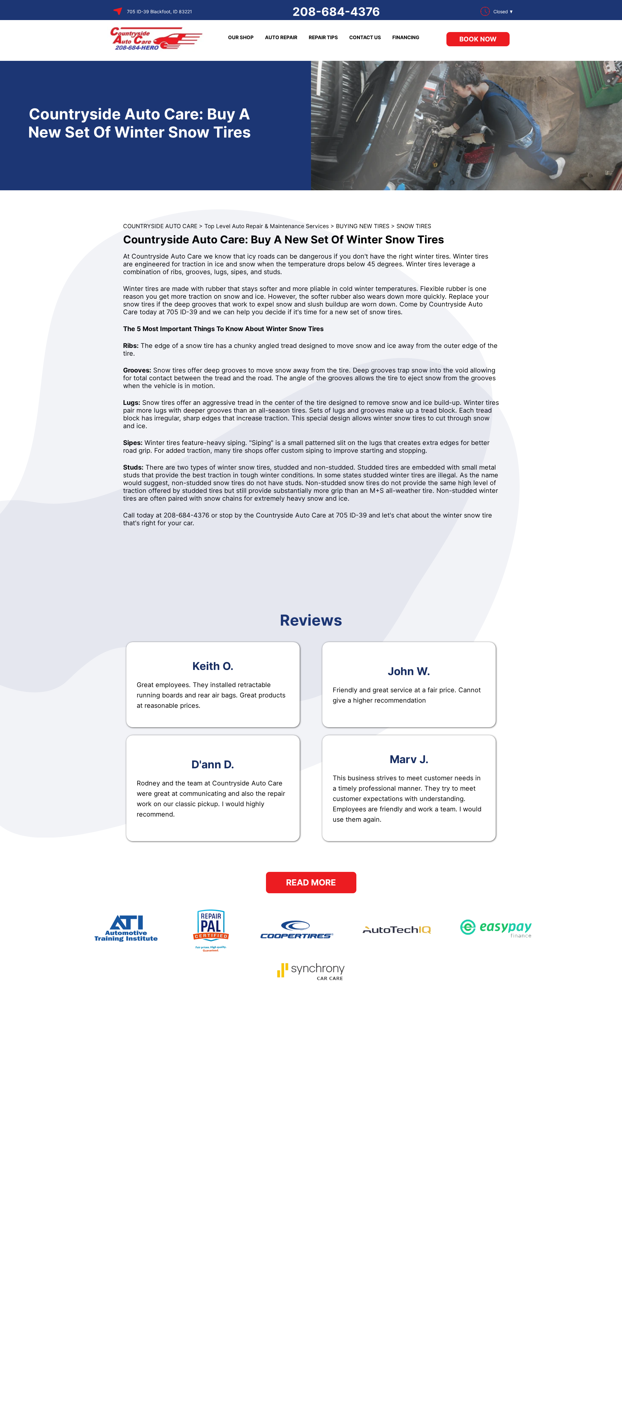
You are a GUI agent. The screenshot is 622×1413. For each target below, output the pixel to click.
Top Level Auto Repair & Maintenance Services (266, 226)
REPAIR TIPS (323, 37)
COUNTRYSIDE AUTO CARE (160, 226)
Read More (311, 882)
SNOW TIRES (414, 226)
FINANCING (405, 37)
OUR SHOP (241, 37)
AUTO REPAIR (281, 37)
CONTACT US (365, 37)
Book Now (478, 39)
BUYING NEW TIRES (362, 226)
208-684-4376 (336, 12)
